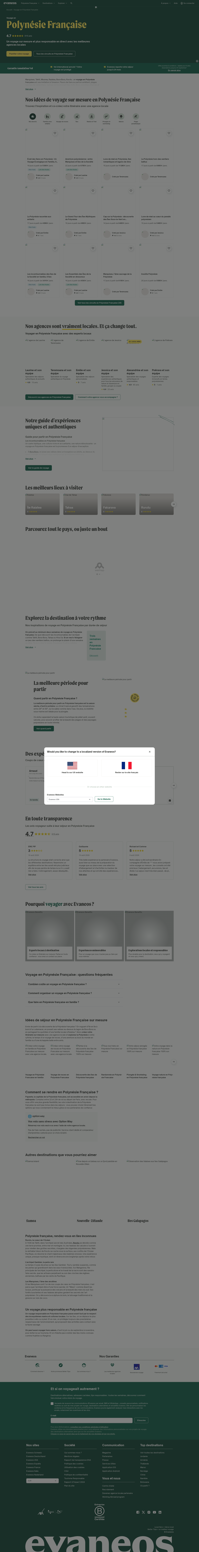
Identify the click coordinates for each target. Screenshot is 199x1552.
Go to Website (104, 799)
